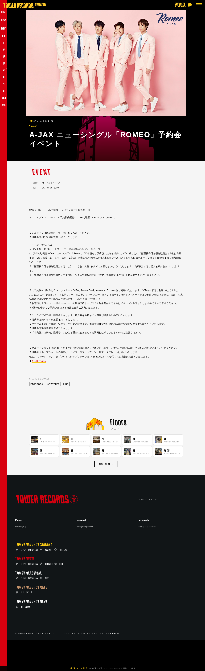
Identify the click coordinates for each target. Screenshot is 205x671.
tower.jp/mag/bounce (85, 526)
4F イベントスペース (43, 121)
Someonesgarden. (106, 634)
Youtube (49, 549)
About (153, 499)
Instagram (33, 549)
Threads (63, 549)
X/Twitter (53, 384)
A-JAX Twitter (39, 361)
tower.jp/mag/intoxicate (147, 526)
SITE (61, 564)
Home (143, 499)
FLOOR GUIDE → (106, 464)
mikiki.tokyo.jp (20, 526)
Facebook (36, 384)
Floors (118, 421)
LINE (66, 384)
